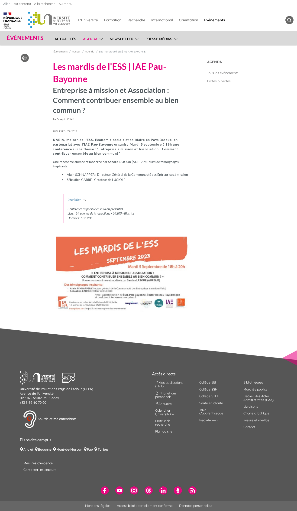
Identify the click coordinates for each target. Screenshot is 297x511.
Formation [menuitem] (112, 20)
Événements (60, 51)
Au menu (65, 4)
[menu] (100, 38)
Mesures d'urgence (38, 463)
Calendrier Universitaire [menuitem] (164, 412)
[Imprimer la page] (25, 57)
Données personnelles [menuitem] (195, 506)
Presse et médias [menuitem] (256, 420)
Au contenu (22, 4)
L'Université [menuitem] (88, 20)
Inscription (74, 200)
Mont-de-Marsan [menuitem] (69, 449)
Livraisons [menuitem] (250, 406)
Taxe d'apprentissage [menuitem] (211, 411)
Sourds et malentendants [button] (57, 419)
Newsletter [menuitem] (121, 39)
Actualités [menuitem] (65, 39)
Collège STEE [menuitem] (209, 396)
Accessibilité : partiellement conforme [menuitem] (145, 506)
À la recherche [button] (44, 4)
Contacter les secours (39, 470)
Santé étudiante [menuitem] (211, 403)
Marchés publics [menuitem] (255, 389)
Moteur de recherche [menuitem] (163, 422)
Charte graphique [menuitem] (256, 413)
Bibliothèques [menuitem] (253, 382)
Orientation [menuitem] (188, 20)
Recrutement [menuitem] (209, 420)
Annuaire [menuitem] (165, 404)
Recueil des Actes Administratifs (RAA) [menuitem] (258, 398)
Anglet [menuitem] (28, 449)
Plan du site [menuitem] (163, 431)
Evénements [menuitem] (214, 20)
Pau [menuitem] (90, 449)
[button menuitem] (289, 20)
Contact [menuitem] (249, 427)
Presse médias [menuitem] (158, 39)
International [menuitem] (162, 20)
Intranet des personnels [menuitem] (166, 395)
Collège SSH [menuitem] (208, 389)
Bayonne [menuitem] (45, 449)
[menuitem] (247, 73)
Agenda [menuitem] (90, 39)
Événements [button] (25, 38)
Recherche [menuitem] (136, 20)
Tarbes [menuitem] (103, 449)
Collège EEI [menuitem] (207, 382)
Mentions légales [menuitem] (97, 506)
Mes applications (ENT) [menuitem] (169, 384)
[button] (41, 377)
